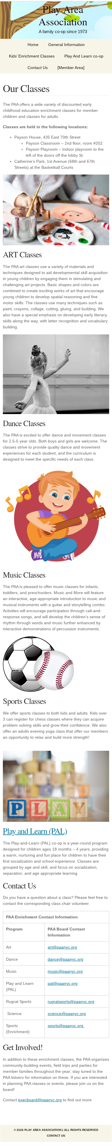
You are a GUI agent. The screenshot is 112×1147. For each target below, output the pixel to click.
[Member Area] (70, 67)
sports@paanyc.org (66, 1025)
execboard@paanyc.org (40, 1100)
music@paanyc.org (65, 971)
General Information (66, 44)
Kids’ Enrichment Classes (32, 56)
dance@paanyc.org (65, 959)
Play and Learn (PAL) (35, 830)
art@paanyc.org (62, 947)
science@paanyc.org (67, 1013)
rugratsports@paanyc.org (71, 1001)
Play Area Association (62, 15)
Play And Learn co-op (83, 56)
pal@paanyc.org (63, 983)
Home (33, 44)
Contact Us (38, 67)
